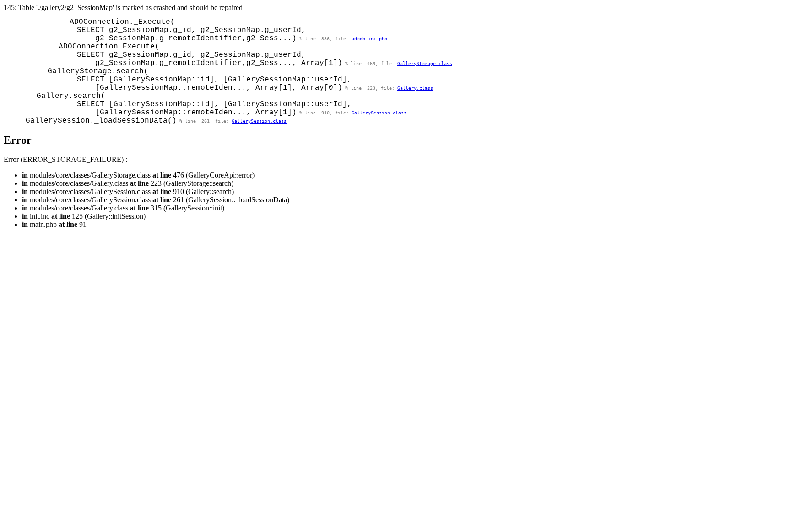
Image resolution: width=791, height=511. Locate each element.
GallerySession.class (379, 112)
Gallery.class (415, 88)
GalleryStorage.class (424, 63)
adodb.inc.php (369, 38)
